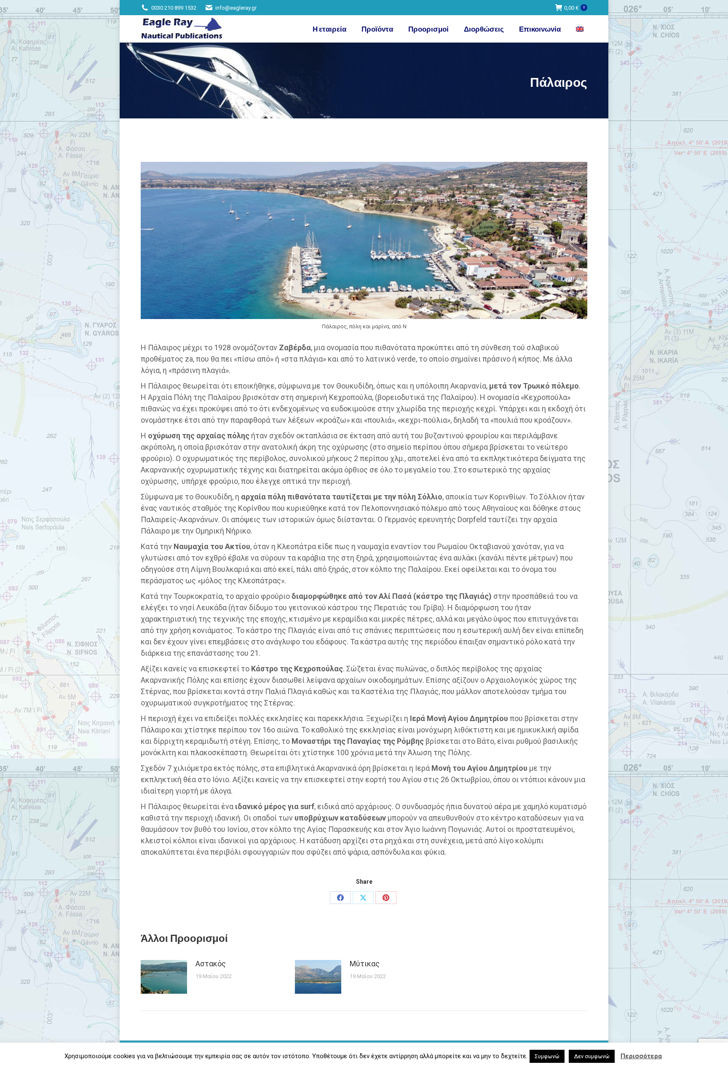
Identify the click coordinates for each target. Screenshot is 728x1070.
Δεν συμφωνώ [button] (592, 1056)
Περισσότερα (641, 1056)
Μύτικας (365, 963)
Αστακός (210, 963)
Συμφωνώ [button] (547, 1056)
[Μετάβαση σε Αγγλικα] (580, 29)
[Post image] (164, 977)
